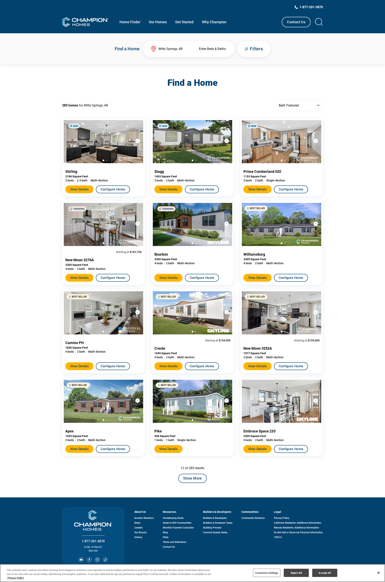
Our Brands (140, 532)
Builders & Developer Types (217, 522)
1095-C (278, 537)
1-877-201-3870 (93, 541)
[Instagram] (97, 559)
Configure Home (113, 189)
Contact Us (296, 22)
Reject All (296, 572)
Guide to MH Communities (177, 522)
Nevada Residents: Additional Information (296, 527)
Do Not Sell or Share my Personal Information (298, 532)
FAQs (165, 537)
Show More (192, 478)
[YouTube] (81, 559)
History (138, 537)
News (137, 522)
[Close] (378, 572)
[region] (192, 573)
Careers (138, 527)
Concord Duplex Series (215, 532)
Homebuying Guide (173, 518)
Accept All (325, 572)
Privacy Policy (281, 518)
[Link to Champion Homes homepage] (85, 22)
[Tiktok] (105, 559)
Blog (165, 532)
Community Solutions (253, 518)
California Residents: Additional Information (297, 522)
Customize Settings (266, 572)
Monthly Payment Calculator (178, 527)
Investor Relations (144, 518)
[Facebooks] (89, 559)
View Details (79, 189)
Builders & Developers (215, 518)
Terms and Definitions (174, 542)
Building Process (212, 527)
